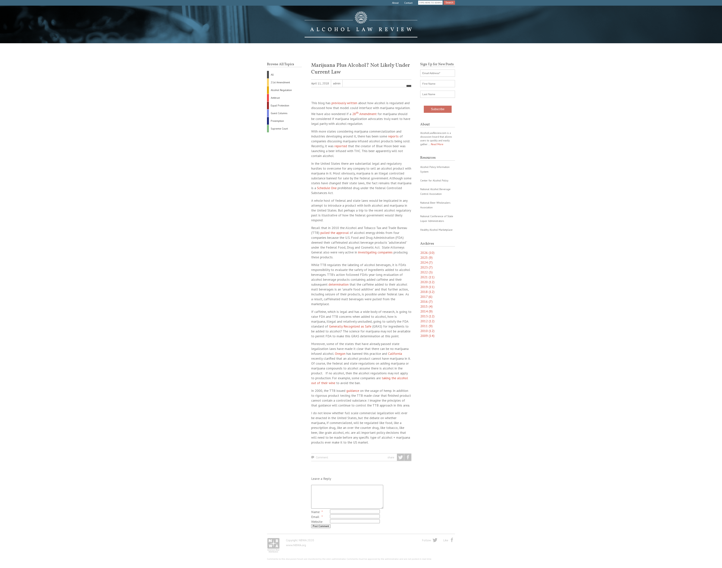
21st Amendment (280, 82)
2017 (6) (426, 296)
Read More (437, 144)
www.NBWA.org (296, 545)
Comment (322, 457)
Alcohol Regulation (281, 90)
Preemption (277, 121)
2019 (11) (427, 287)
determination (338, 284)
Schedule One (327, 188)
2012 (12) (427, 321)
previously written (344, 103)
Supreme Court (279, 128)
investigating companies (375, 252)
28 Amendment (364, 114)
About (395, 3)
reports (393, 136)
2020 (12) (427, 282)
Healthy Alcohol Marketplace (436, 229)
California (395, 353)
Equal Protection (280, 105)
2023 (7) (426, 267)
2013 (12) (427, 316)
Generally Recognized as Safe (350, 326)
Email (315, 517)
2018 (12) (427, 292)
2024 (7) (426, 262)
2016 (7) (426, 301)
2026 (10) (427, 252)
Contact (408, 3)
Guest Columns (279, 113)
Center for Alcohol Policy (434, 180)
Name (315, 512)
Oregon (340, 353)
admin (337, 83)
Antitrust (275, 97)
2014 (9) (426, 311)
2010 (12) (427, 331)
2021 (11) (427, 277)
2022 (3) (426, 272)
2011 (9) (426, 326)
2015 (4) (426, 306)
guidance (352, 390)
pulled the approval (334, 233)
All (272, 74)
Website (316, 521)
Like (445, 540)
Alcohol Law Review (361, 24)
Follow (426, 540)
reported (340, 146)
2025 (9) (426, 257)
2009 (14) (427, 336)
